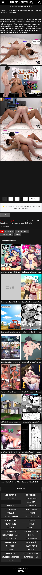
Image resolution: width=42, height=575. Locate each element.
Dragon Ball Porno (10, 517)
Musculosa (10, 546)
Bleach (11, 499)
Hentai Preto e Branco (11, 535)
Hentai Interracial (31, 531)
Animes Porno (10, 495)
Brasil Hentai (31, 506)
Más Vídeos (21, 489)
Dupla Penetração (31, 517)
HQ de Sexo (31, 535)
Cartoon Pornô (31, 509)
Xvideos (11, 561)
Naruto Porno (31, 546)
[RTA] (21, 571)
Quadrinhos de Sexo (22, 231)
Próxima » (34, 199)
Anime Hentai (17, 221)
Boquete (10, 506)
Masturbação (31, 542)
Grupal (31, 524)
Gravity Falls (10, 524)
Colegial (10, 513)
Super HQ (17, 234)
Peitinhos (10, 550)
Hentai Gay (31, 528)
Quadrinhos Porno (7, 234)
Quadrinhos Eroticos (10, 557)
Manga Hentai (10, 542)
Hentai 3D (10, 528)
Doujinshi (31, 513)
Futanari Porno (11, 520)
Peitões (31, 550)
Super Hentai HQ (6, 221)
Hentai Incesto (10, 531)
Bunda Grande (10, 509)
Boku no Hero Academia (31, 500)
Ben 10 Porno (31, 495)
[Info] (5, 215)
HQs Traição (11, 539)
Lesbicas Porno (31, 539)
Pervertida (10, 553)
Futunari (31, 520)
